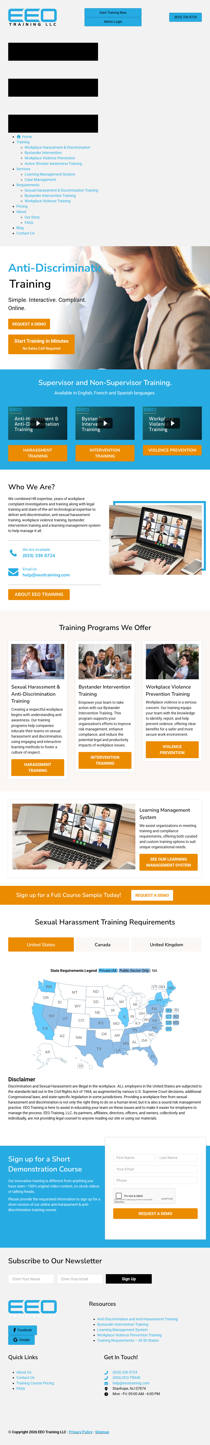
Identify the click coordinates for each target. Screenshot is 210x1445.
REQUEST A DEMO (155, 1213)
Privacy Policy (80, 1432)
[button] (29, 324)
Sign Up (129, 1278)
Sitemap (102, 1432)
